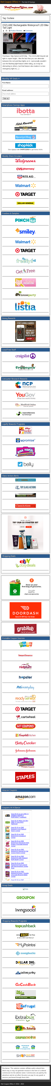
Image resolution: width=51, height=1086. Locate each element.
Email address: (7, 90)
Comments (29, 31)
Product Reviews (16, 31)
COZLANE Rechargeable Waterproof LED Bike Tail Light (25, 26)
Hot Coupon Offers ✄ (10, 1)
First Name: (6, 83)
